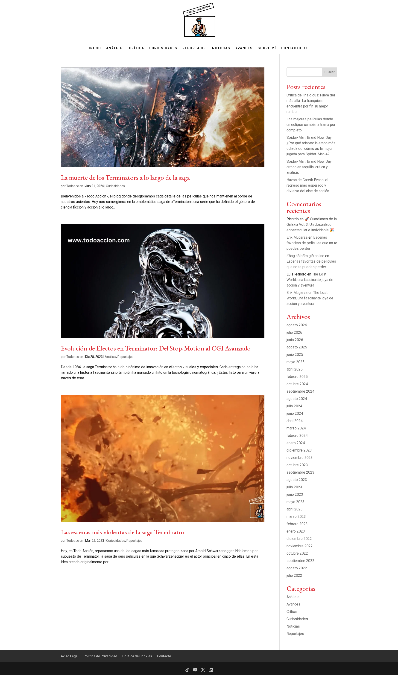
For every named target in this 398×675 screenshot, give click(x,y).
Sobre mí (267, 48)
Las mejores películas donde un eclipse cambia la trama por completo (311, 124)
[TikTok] (187, 670)
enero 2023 (296, 531)
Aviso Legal (70, 656)
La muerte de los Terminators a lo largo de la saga (125, 177)
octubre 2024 (297, 384)
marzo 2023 (296, 516)
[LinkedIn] (211, 670)
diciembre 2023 (299, 450)
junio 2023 (295, 494)
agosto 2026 (297, 325)
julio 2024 (294, 406)
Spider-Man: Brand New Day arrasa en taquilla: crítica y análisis (309, 167)
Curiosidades (163, 48)
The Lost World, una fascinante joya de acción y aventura (310, 279)
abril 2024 (295, 421)
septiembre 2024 (300, 391)
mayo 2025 (295, 362)
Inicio (95, 48)
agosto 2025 (297, 347)
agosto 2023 (297, 480)
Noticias (221, 48)
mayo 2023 (295, 502)
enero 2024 (296, 443)
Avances (244, 48)
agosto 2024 (297, 399)
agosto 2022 (297, 568)
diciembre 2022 (299, 538)
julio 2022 (294, 575)
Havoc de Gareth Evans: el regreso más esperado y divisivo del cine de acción (308, 185)
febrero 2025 (297, 376)
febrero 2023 (297, 524)
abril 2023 (295, 509)
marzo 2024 (296, 428)
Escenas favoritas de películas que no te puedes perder (312, 243)
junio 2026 (295, 340)
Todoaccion (74, 186)
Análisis (115, 48)
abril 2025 (295, 369)
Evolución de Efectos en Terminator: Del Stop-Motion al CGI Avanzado (156, 348)
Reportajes (194, 48)
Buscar (330, 72)
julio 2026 (294, 332)
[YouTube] (195, 670)
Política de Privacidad (100, 656)
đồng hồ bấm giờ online (305, 256)
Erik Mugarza (297, 237)
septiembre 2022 (300, 561)
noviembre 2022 (300, 546)
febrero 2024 (297, 435)
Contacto (291, 48)
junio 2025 (295, 354)
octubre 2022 (297, 553)
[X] (203, 670)
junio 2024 (295, 413)
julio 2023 (294, 487)
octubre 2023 (297, 465)
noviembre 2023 (300, 457)
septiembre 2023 (300, 472)
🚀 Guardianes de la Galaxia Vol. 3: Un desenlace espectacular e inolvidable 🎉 (312, 224)
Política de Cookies (137, 656)
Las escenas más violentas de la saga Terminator (123, 532)
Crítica (136, 48)
